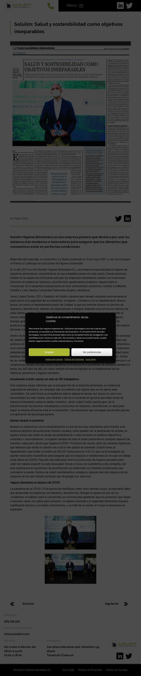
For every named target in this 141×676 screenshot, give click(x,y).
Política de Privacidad (74, 359)
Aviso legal (91, 359)
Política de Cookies (54, 359)
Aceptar (49, 352)
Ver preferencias (92, 352)
